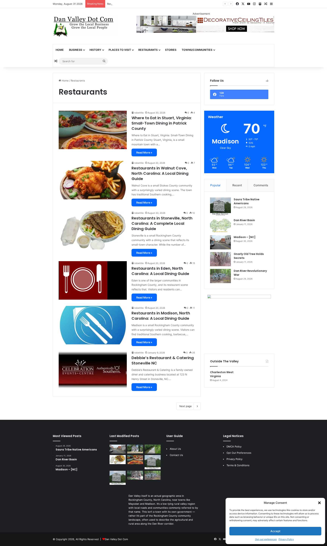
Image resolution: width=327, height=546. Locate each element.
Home (60, 49)
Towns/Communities (197, 49)
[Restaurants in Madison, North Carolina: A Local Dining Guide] (93, 325)
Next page (185, 406)
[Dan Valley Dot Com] (85, 26)
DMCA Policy (234, 446)
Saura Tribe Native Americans (246, 201)
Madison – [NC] (244, 237)
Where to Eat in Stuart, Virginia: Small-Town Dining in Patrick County (162, 123)
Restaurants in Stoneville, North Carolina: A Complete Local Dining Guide (162, 223)
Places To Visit (120, 49)
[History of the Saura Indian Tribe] (118, 478)
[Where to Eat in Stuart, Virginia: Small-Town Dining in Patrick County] (93, 130)
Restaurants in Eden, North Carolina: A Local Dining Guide (141, 3)
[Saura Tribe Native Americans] (220, 206)
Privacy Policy (286, 539)
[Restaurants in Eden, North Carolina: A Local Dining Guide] (93, 280)
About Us (175, 448)
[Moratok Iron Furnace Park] (135, 475)
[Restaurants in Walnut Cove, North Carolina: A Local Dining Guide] (93, 180)
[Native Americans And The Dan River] (153, 449)
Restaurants (148, 49)
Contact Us (176, 455)
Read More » (144, 152)
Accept (275, 531)
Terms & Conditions (238, 465)
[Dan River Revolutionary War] (220, 276)
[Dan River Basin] (220, 225)
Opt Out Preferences (239, 452)
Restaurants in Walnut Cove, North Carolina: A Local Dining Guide (160, 173)
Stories (170, 49)
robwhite (139, 112)
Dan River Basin (244, 220)
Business (75, 49)
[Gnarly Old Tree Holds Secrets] (220, 259)
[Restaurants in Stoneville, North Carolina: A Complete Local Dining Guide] (93, 230)
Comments (261, 185)
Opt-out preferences (266, 539)
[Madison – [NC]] (220, 242)
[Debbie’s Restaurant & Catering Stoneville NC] (93, 370)
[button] (319, 503)
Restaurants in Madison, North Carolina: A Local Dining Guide (161, 315)
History (95, 49)
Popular (215, 185)
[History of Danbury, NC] (135, 449)
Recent (237, 185)
